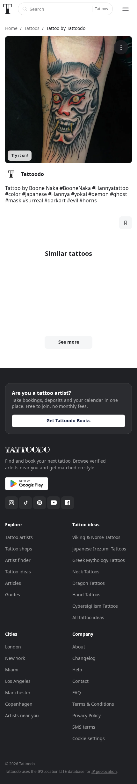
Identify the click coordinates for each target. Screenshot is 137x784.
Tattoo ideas (18, 572)
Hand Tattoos (86, 595)
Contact (80, 681)
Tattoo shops (18, 549)
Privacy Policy (86, 715)
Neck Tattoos (85, 572)
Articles (13, 583)
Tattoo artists (19, 537)
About (78, 647)
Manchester (18, 693)
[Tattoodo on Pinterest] (39, 502)
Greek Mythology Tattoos (98, 560)
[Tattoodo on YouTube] (53, 502)
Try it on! (19, 155)
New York (15, 658)
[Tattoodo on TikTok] (25, 502)
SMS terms (83, 727)
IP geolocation (104, 771)
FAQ (76, 693)
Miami (11, 670)
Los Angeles (18, 681)
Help (77, 670)
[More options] (121, 47)
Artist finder (18, 560)
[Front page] (7, 9)
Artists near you (22, 715)
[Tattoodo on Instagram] (11, 502)
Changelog (84, 658)
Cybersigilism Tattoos (95, 606)
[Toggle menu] (125, 9)
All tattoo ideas (88, 617)
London (13, 647)
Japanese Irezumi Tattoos (99, 549)
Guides (12, 595)
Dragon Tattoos (88, 583)
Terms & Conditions (93, 704)
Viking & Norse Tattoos (96, 537)
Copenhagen (18, 704)
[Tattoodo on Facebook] (67, 502)
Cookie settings (88, 738)
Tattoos (101, 8)
